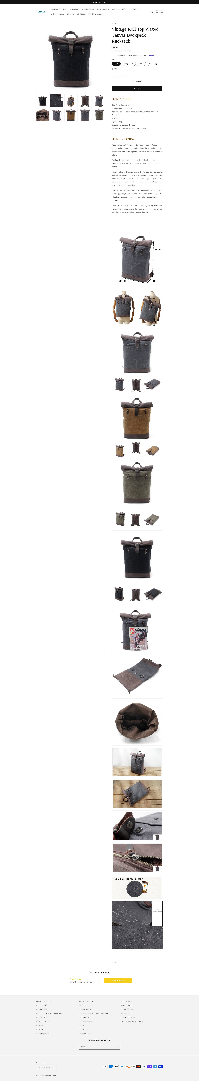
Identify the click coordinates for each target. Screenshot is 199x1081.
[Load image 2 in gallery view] (56, 100)
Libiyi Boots (40, 1029)
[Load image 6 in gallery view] (42, 114)
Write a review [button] (118, 980)
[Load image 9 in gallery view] (85, 114)
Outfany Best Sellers (43, 1001)
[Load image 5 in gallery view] (99, 100)
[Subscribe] (117, 1047)
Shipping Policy (127, 1001)
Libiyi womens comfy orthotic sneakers (50, 1013)
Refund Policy (126, 1013)
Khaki (141, 64)
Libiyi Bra (39, 1025)
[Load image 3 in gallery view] (71, 100)
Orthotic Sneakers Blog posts (132, 1021)
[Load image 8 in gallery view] (71, 114)
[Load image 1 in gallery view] (42, 100)
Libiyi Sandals (41, 1017)
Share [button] (116, 962)
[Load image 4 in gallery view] (85, 100)
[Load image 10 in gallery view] (99, 114)
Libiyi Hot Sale (41, 1005)
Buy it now (137, 88)
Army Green (128, 64)
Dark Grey (153, 64)
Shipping (114, 51)
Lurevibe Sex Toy (42, 1009)
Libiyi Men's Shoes (43, 1021)
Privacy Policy (126, 1005)
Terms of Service (127, 1009)
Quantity (114, 69)
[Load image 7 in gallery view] (56, 114)
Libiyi (42, 1075)
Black (116, 64)
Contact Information (129, 1017)
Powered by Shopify (50, 1075)
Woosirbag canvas (43, 1034)
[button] (96, 14)
